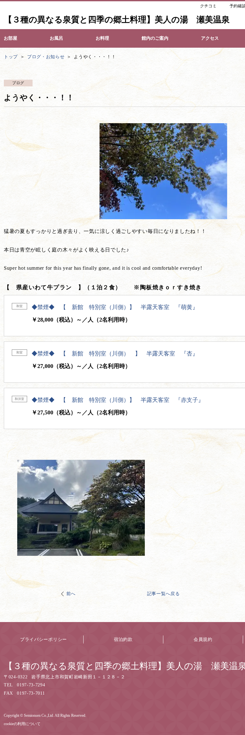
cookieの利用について (22, 724)
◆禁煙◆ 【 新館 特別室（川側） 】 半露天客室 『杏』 (115, 353)
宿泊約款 (123, 639)
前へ (71, 593)
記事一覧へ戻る (163, 593)
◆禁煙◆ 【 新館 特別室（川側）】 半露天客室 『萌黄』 (115, 307)
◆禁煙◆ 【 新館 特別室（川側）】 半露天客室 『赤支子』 (118, 400)
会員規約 (203, 639)
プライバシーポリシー (43, 639)
